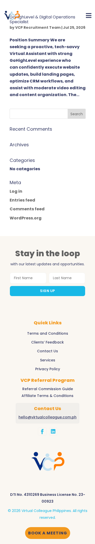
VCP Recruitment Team (38, 27)
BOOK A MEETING (47, 533)
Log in (16, 191)
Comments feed (27, 209)
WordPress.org (26, 218)
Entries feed (22, 200)
